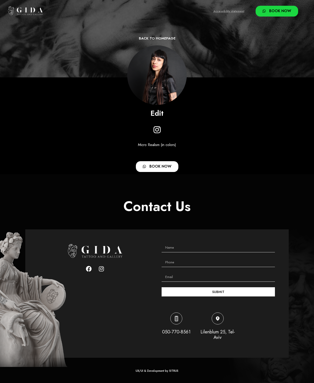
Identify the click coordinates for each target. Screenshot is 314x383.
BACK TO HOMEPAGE (157, 38)
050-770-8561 (176, 332)
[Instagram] (157, 129)
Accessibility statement (228, 11)
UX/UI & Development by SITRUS (157, 371)
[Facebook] (88, 269)
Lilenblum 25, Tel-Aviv (217, 335)
